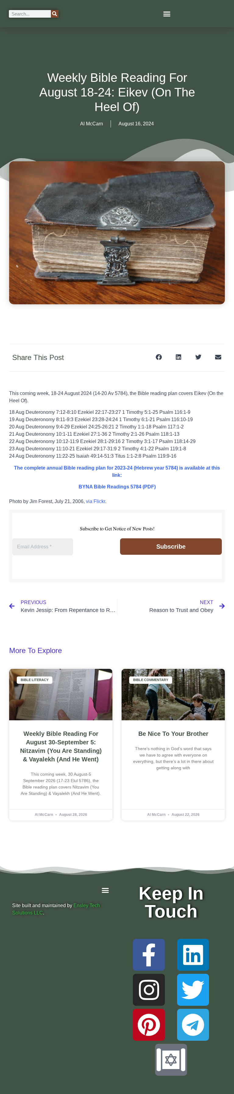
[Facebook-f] (149, 955)
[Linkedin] (193, 955)
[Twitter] (193, 990)
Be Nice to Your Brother (173, 733)
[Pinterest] (149, 1025)
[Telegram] (193, 1025)
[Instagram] (149, 990)
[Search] (54, 14)
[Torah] (171, 1060)
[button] (167, 13)
